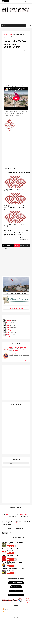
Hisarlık (8, 332)
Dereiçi (8, 327)
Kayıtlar (6, 609)
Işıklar (8, 325)
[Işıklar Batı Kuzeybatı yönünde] (4, 325)
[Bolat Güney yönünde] (4, 335)
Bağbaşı (8, 323)
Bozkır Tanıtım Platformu (17, 347)
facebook (27, 245)
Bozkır (5, 34)
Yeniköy (8, 330)
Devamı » (15, 350)
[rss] (25, 2)
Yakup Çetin (9, 514)
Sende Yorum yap (25, 360)
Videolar (16, 34)
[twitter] (27, 2)
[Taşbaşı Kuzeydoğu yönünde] (4, 320)
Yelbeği (22, 34)
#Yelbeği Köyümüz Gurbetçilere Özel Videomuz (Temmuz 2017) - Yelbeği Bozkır (15, 207)
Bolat (7, 334)
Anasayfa (10, 34)
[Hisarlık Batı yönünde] (4, 332)
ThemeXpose (19, 619)
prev (3, 452)
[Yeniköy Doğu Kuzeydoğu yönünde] (4, 330)
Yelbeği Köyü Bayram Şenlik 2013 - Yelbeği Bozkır (14, 190)
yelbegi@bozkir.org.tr (17, 523)
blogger (17, 245)
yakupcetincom (14, 354)
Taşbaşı (8, 320)
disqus (22, 245)
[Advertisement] (16, 67)
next (5, 452)
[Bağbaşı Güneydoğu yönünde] (4, 323)
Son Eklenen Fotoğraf (16, 308)
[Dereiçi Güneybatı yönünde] (4, 328)
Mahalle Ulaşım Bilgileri (16, 337)
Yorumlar (6, 612)
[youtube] (29, 2)
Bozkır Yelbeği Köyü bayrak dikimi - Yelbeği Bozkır (14, 225)
